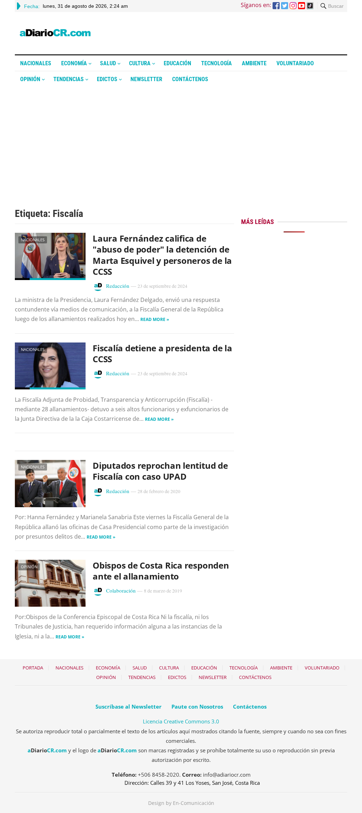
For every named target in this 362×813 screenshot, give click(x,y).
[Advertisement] (181, 140)
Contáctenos (190, 79)
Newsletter (146, 79)
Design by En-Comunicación (181, 803)
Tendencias (68, 79)
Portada (33, 668)
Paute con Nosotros (197, 706)
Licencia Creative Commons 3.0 (181, 721)
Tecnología (216, 63)
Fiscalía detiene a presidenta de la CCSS (162, 353)
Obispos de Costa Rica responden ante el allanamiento (161, 570)
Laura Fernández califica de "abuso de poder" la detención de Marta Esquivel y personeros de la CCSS (162, 254)
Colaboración (121, 590)
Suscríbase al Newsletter (128, 706)
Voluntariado (295, 63)
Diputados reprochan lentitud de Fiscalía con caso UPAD (160, 471)
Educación (177, 63)
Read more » (154, 319)
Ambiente (254, 63)
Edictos (107, 79)
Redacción (117, 285)
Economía (74, 63)
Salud (108, 63)
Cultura (140, 63)
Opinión (30, 79)
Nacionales (35, 63)
